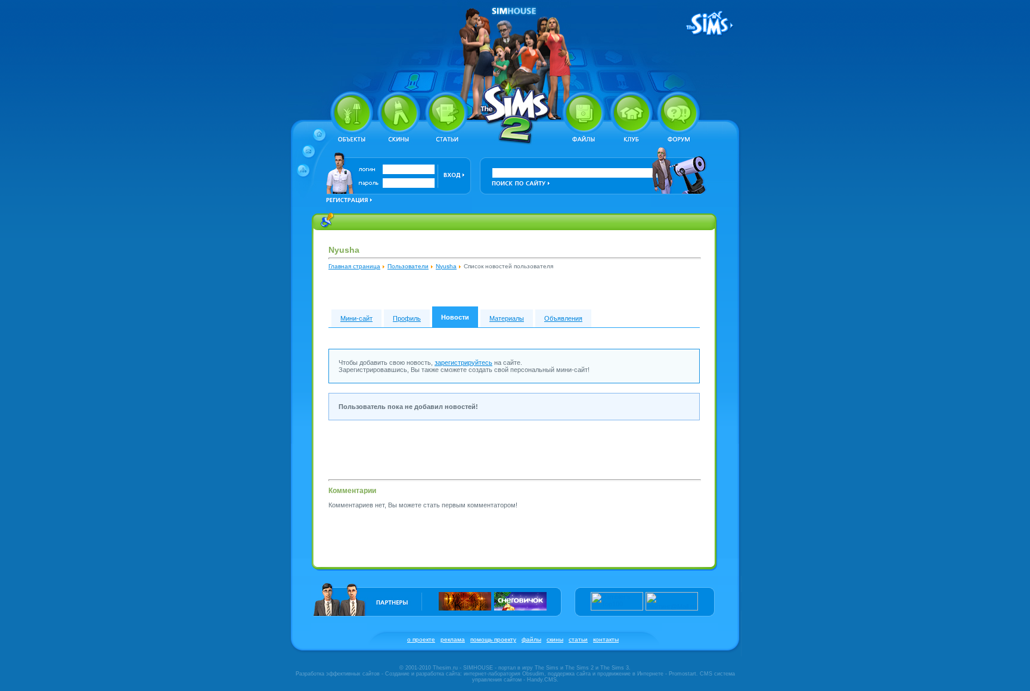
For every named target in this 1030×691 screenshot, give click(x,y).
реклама (452, 639)
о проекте (421, 639)
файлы (531, 639)
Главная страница (354, 266)
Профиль (407, 318)
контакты (606, 639)
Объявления (563, 318)
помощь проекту (493, 639)
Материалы (506, 318)
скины (555, 639)
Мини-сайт (356, 318)
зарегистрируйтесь (463, 362)
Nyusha (446, 266)
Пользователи (408, 266)
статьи (578, 639)
